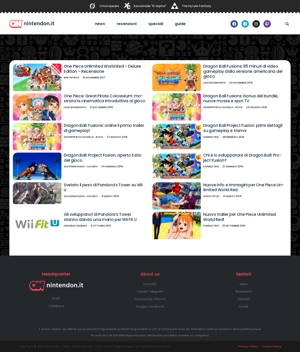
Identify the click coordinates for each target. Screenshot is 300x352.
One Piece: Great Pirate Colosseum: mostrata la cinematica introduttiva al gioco (104, 98)
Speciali (155, 23)
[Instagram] (256, 24)
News (100, 23)
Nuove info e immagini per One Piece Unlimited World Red (243, 187)
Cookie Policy (271, 346)
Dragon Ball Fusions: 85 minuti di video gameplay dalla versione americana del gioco (242, 71)
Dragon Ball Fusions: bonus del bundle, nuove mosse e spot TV (240, 98)
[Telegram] (245, 24)
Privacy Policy (248, 346)
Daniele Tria (211, 137)
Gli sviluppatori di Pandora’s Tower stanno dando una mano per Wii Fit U (100, 217)
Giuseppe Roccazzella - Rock (223, 107)
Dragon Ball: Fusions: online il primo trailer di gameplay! (104, 128)
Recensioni (127, 23)
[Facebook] (234, 24)
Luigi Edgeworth (214, 82)
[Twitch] (267, 24)
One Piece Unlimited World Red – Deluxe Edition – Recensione (102, 68)
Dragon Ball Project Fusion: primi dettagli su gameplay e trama (242, 128)
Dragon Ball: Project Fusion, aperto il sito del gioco (103, 157)
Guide (180, 23)
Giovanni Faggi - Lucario (81, 166)
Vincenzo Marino (75, 225)
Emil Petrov (71, 77)
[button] (287, 23)
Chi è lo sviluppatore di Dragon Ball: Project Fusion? (242, 157)
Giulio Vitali (211, 196)
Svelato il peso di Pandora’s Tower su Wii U (103, 187)
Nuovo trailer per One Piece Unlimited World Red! (239, 217)
